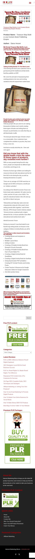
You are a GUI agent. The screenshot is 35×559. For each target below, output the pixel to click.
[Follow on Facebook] (15, 554)
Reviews (5, 30)
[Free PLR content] (17, 335)
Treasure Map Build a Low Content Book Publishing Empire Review (16, 28)
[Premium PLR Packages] (17, 437)
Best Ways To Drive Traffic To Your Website (16, 405)
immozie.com (26, 549)
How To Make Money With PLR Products (15, 402)
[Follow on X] (19, 554)
